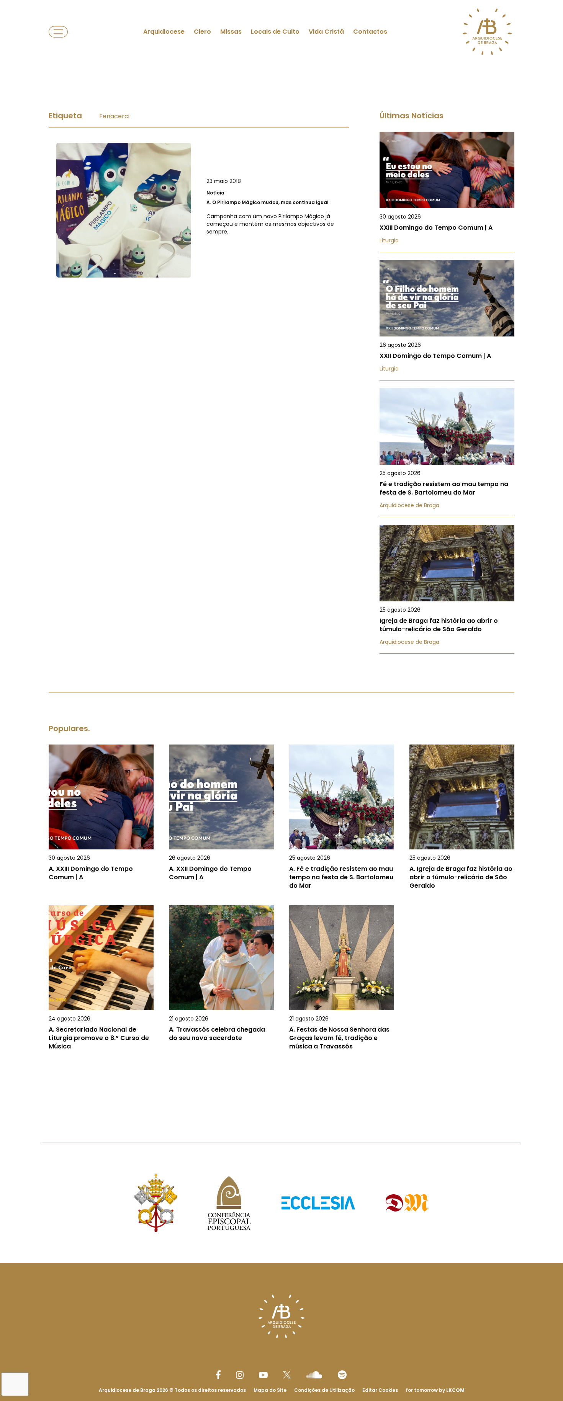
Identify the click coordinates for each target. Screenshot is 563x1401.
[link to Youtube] (263, 1375)
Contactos (370, 31)
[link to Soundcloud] (314, 1374)
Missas (231, 31)
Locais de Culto (275, 31)
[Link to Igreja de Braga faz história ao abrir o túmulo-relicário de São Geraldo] (447, 589)
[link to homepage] (487, 31)
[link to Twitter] (287, 1374)
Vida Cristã (326, 31)
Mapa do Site (270, 1390)
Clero (202, 31)
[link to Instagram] (240, 1375)
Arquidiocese (164, 31)
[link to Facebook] (218, 1374)
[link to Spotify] (342, 1375)
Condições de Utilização (324, 1390)
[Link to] (198, 210)
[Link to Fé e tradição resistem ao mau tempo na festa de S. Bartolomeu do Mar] (447, 452)
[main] (281, 588)
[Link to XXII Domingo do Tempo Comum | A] (447, 320)
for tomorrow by (435, 1390)
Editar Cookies (380, 1390)
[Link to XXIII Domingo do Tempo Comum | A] (447, 192)
